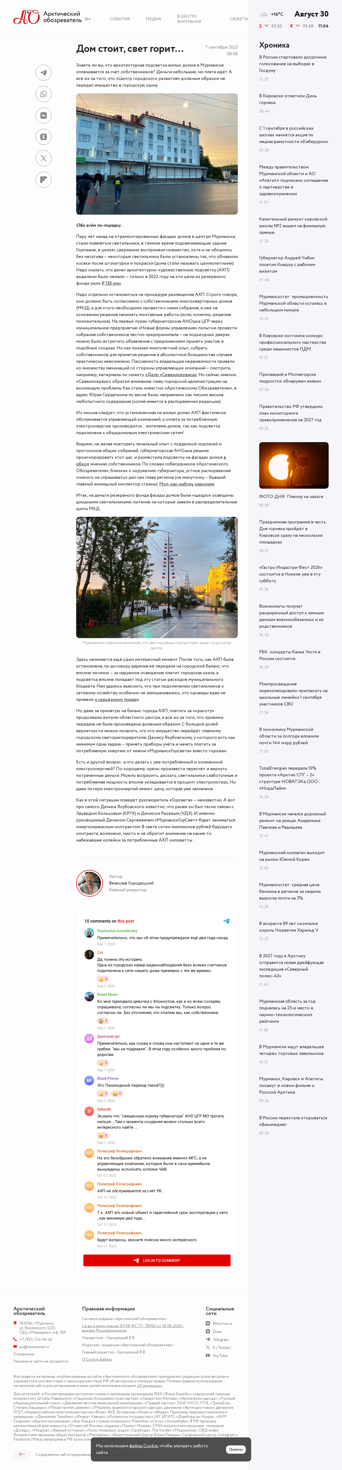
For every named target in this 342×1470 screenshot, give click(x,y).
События (120, 19)
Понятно (236, 1450)
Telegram (220, 1339)
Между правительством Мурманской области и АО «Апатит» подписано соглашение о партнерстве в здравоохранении (293, 180)
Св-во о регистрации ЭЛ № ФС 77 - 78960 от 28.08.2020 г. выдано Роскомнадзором (133, 1328)
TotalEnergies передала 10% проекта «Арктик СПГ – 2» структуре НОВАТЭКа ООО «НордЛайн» (288, 778)
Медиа (153, 19)
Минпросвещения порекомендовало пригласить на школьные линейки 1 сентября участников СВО (293, 694)
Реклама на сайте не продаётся (40, 1361)
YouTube (220, 1355)
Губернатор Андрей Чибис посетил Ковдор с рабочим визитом (287, 265)
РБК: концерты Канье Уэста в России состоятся (289, 655)
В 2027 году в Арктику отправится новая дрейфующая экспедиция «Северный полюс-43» (291, 966)
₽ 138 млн (111, 283)
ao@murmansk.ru (34, 1347)
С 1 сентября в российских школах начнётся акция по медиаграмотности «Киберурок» (293, 135)
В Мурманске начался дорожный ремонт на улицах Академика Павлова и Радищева (292, 821)
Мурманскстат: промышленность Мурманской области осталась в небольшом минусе (293, 303)
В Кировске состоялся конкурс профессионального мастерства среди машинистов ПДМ (292, 342)
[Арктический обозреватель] (47, 17)
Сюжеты (239, 19)
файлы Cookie (143, 1446)
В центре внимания (189, 19)
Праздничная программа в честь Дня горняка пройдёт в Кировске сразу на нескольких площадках (292, 532)
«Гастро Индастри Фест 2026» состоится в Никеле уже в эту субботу (290, 574)
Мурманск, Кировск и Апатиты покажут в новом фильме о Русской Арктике (291, 1085)
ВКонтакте (222, 1323)
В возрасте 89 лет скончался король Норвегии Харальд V (288, 926)
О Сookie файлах (97, 1359)
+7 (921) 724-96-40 (36, 1339)
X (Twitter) (222, 1347)
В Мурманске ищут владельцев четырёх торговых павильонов (291, 1050)
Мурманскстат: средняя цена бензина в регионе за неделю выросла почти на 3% (290, 891)
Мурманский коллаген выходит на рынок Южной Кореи (292, 856)
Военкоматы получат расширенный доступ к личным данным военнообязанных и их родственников (291, 616)
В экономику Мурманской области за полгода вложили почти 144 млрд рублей (289, 736)
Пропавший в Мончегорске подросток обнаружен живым (290, 377)
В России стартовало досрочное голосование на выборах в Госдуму (293, 64)
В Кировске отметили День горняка (288, 99)
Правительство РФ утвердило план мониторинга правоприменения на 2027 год (291, 413)
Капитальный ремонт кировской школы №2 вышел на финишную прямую (293, 226)
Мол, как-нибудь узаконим (186, 484)
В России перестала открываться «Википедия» (293, 1121)
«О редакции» (149, 1385)
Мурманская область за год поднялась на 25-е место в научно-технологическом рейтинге (287, 1011)
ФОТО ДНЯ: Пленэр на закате (291, 496)
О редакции (23, 1354)
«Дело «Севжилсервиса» (171, 375)
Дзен (217, 1331)
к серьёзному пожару (117, 699)
